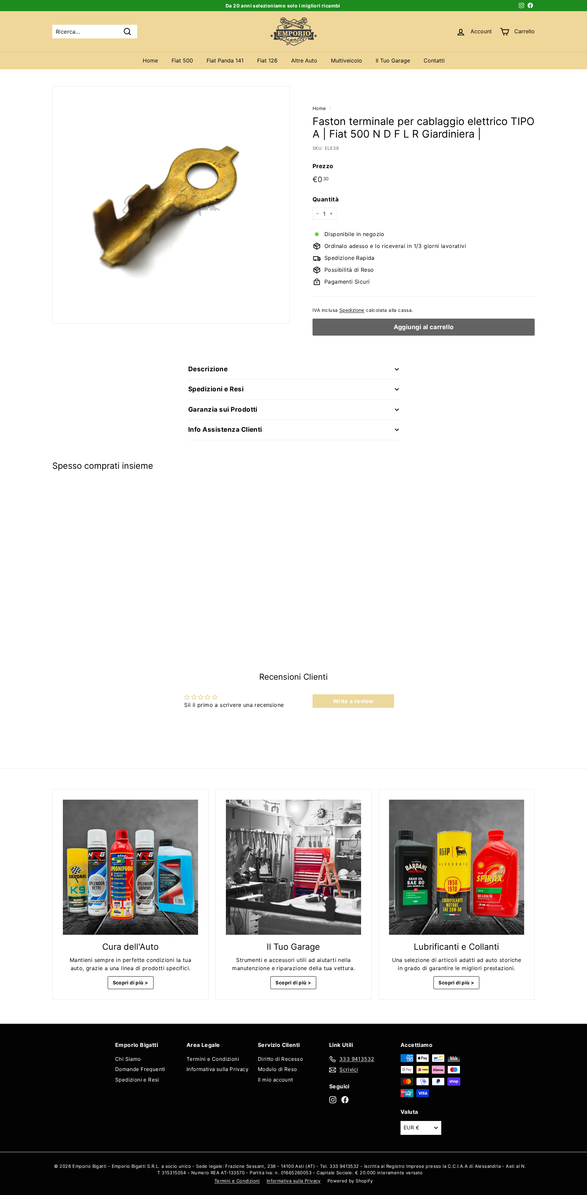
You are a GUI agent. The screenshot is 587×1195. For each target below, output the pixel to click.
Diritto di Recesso (280, 1059)
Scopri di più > (130, 982)
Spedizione (351, 310)
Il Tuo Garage (393, 60)
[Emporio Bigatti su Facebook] (345, 1099)
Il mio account (275, 1079)
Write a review (353, 701)
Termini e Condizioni (212, 1059)
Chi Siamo (128, 1059)
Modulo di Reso (277, 1069)
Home (150, 60)
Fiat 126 (267, 60)
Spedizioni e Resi (216, 389)
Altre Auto (304, 60)
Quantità (326, 199)
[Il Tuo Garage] (293, 867)
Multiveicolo (346, 60)
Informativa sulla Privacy (217, 1069)
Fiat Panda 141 (225, 60)
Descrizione (208, 369)
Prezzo (323, 166)
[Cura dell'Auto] (130, 867)
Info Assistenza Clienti (225, 429)
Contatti (434, 60)
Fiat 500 (182, 60)
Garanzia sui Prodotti (222, 409)
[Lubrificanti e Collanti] (456, 867)
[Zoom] (171, 205)
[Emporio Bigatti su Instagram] (332, 1099)
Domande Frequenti (140, 1069)
